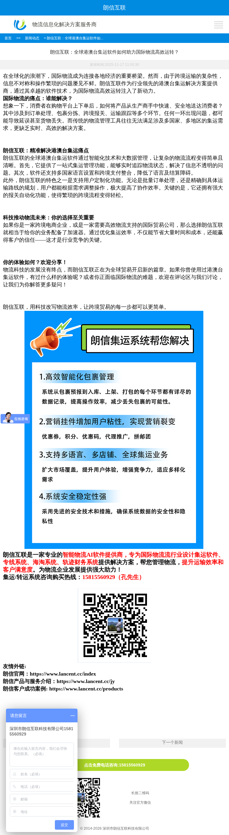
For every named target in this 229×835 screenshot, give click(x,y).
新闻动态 (32, 38)
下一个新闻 (172, 742)
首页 (8, 38)
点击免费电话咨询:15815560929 (114, 765)
